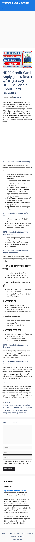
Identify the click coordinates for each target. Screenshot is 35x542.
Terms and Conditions (17, 536)
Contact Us (12, 533)
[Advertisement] (17, 30)
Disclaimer (30, 533)
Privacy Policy (21, 533)
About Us (4, 533)
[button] (32, 3)
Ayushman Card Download (16, 2)
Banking (7, 402)
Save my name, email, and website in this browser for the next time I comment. (17, 462)
